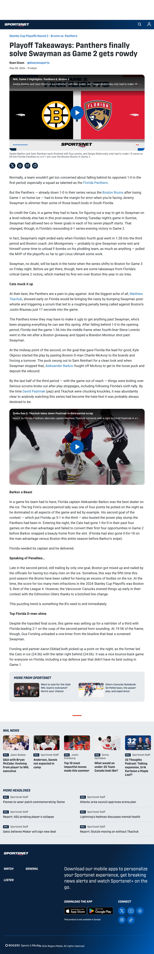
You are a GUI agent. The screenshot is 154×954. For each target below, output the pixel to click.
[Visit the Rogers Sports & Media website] (22, 945)
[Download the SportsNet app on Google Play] (100, 911)
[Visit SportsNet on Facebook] (140, 911)
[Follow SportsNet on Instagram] (122, 920)
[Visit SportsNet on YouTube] (131, 911)
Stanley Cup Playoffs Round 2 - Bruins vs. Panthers (43, 36)
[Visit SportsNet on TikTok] (131, 920)
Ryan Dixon (16, 63)
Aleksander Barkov (59, 365)
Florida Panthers (95, 182)
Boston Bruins (112, 192)
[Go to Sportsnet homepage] (17, 25)
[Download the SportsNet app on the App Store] (75, 911)
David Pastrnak (34, 391)
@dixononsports (38, 63)
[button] (139, 25)
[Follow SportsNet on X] (122, 911)
